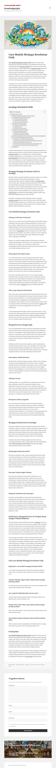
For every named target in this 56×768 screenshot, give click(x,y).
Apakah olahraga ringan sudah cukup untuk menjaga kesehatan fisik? (28, 140)
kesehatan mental (25, 66)
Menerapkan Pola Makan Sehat (21, 120)
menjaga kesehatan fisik (16, 114)
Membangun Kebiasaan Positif (20, 131)
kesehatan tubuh (36, 68)
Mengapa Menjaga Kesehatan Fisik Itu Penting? (24, 115)
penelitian (21, 231)
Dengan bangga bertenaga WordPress (17, 765)
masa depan (29, 656)
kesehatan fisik (13, 158)
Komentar (12, 685)
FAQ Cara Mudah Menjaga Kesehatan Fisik (22, 137)
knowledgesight (20, 664)
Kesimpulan (15, 146)
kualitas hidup (40, 181)
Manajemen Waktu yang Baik (20, 128)
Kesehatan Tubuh (36, 664)
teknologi (37, 522)
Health (28, 664)
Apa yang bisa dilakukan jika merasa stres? (23, 142)
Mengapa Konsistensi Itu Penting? (20, 129)
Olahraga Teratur (18, 126)
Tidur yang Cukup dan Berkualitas (21, 122)
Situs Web (11, 718)
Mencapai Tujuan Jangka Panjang (21, 132)
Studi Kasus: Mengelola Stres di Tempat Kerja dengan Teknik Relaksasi (29, 135)
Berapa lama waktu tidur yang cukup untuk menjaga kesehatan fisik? (28, 143)
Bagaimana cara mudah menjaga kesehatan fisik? (24, 139)
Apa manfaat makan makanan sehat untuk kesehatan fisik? (26, 145)
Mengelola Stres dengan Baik (19, 123)
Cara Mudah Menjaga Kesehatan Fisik (20, 62)
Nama (11, 705)
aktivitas (24, 284)
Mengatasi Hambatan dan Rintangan (22, 134)
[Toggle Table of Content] (43, 112)
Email (11, 711)
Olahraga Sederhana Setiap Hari (21, 119)
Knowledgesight (12, 8)
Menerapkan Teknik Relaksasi (20, 125)
